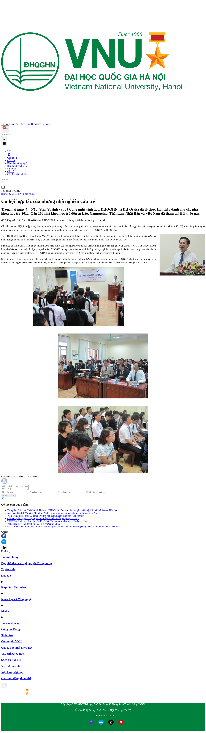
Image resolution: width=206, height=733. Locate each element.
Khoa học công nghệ (17, 163)
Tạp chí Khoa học (12, 653)
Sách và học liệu (11, 659)
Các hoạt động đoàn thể (16, 678)
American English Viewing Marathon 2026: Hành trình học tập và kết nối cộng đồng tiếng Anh (52, 513)
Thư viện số (7, 124)
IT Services (36, 124)
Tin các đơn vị (10, 623)
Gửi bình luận (8, 495)
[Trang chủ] (91, 121)
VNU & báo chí (11, 666)
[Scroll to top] (4, 685)
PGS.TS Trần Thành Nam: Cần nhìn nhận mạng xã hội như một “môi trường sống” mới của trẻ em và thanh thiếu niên (63, 526)
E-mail (28, 124)
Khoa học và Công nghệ (16, 599)
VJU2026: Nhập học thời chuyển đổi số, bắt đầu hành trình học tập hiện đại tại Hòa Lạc (49, 521)
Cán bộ (10, 171)
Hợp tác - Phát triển (13, 587)
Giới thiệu (12, 157)
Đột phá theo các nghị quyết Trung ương (26, 563)
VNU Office (19, 124)
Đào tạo (11, 160)
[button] (103, 536)
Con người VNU (11, 641)
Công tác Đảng (10, 629)
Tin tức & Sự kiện (10, 194)
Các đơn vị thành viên (17, 174)
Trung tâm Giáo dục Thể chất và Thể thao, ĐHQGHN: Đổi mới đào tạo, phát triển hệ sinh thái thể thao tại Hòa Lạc (62, 510)
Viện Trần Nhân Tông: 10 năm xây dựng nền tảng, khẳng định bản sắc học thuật (45, 515)
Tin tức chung (28, 194)
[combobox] (5, 129)
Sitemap (46, 124)
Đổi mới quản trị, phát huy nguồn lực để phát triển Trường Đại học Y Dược (43, 518)
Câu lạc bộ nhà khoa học (16, 647)
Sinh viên (11, 168)
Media (5, 611)
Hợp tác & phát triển (17, 166)
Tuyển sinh (8, 569)
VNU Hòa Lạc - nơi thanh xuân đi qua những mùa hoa (33, 524)
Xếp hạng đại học (12, 672)
